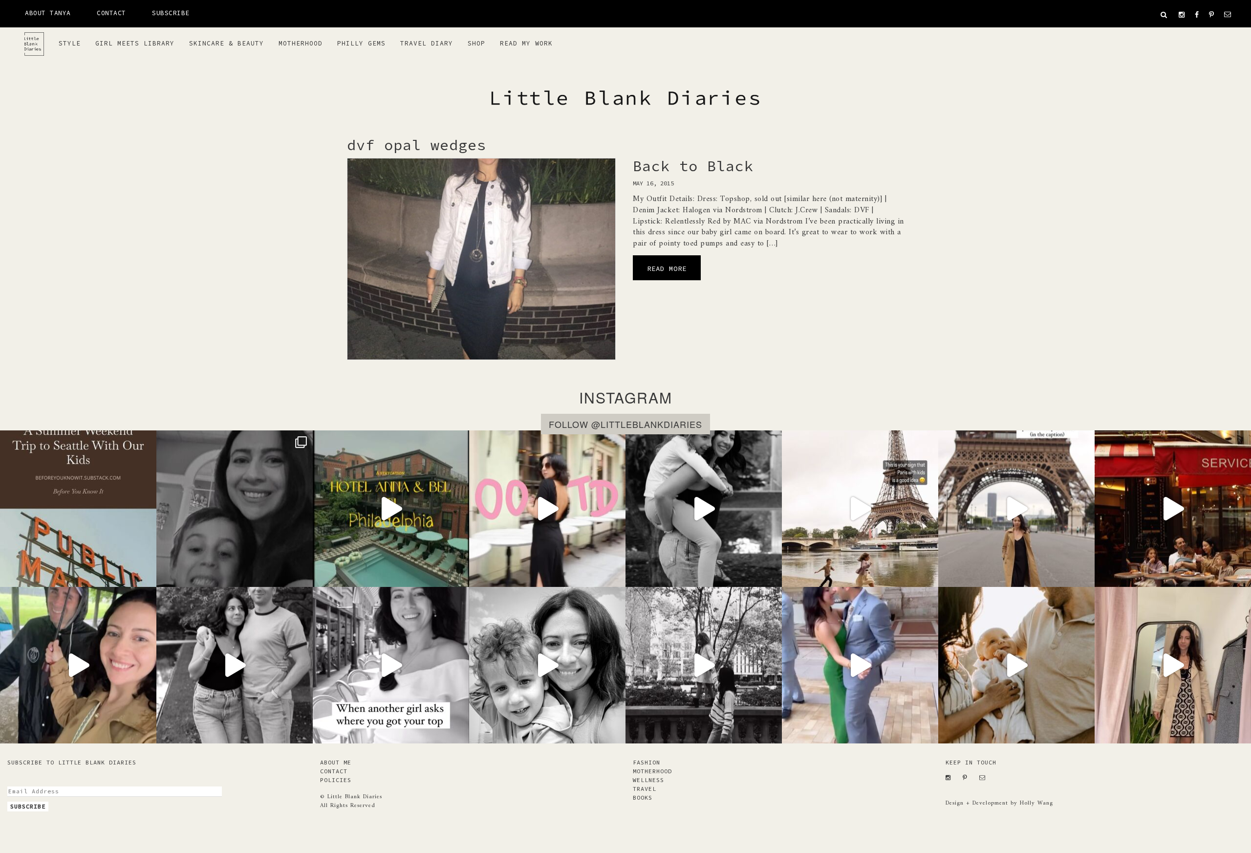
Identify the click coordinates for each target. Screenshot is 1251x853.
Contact (111, 13)
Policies (335, 780)
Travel (644, 788)
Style (70, 43)
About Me (335, 762)
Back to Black (693, 166)
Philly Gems (361, 43)
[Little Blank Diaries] (37, 39)
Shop (476, 43)
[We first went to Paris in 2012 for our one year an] (1173, 508)
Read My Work (526, 43)
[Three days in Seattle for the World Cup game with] (78, 508)
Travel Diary (426, 43)
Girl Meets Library (134, 43)
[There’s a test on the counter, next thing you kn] (704, 665)
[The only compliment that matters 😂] (391, 665)
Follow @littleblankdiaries (625, 424)
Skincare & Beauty (226, 43)
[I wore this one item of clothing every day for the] (1016, 508)
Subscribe (171, 13)
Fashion (646, 762)
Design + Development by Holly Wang (999, 803)
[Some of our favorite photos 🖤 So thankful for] (1016, 665)
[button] (1164, 14)
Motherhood (301, 43)
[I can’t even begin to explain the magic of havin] (391, 508)
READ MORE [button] (667, 268)
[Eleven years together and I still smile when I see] (860, 665)
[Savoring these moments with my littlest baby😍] (547, 665)
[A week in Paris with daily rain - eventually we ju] (78, 665)
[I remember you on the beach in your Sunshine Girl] (704, 508)
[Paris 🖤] (860, 508)
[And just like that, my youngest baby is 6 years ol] (234, 508)
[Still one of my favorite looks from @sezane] (547, 508)
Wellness (648, 780)
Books (642, 797)
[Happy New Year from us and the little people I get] (234, 665)
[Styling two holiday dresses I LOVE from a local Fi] (1173, 665)
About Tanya (48, 13)
